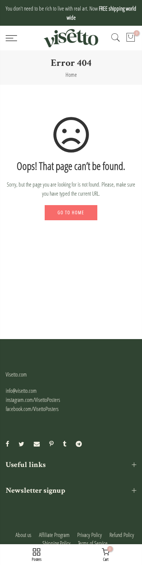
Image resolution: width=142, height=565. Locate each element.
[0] (130, 38)
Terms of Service (93, 543)
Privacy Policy (89, 535)
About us (23, 535)
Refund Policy (121, 535)
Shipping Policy (56, 543)
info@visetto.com (21, 390)
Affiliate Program (54, 535)
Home (71, 74)
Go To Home (71, 212)
